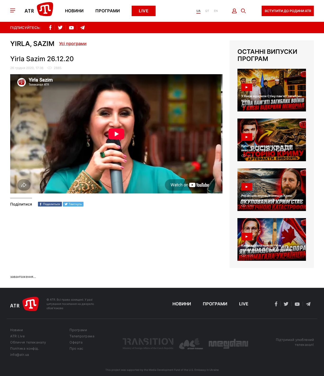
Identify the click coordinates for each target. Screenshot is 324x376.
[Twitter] (73, 204)
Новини (74, 11)
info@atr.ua (19, 354)
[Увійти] (234, 11)
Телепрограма (81, 336)
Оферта (76, 342)
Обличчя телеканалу (28, 342)
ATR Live (17, 336)
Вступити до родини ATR (288, 11)
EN (216, 10)
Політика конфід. (24, 348)
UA (198, 10)
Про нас (76, 348)
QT (207, 10)
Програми (107, 11)
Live (143, 10)
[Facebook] (50, 204)
